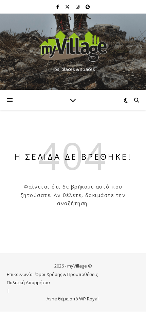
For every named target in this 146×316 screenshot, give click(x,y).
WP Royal (88, 299)
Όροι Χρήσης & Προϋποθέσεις (66, 274)
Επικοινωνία (20, 274)
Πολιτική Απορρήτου (28, 282)
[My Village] (73, 46)
